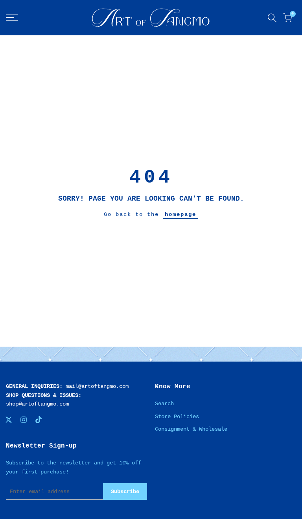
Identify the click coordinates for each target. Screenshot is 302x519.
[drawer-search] (272, 17)
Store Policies (177, 416)
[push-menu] (12, 18)
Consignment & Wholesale (191, 429)
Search (164, 403)
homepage (180, 214)
